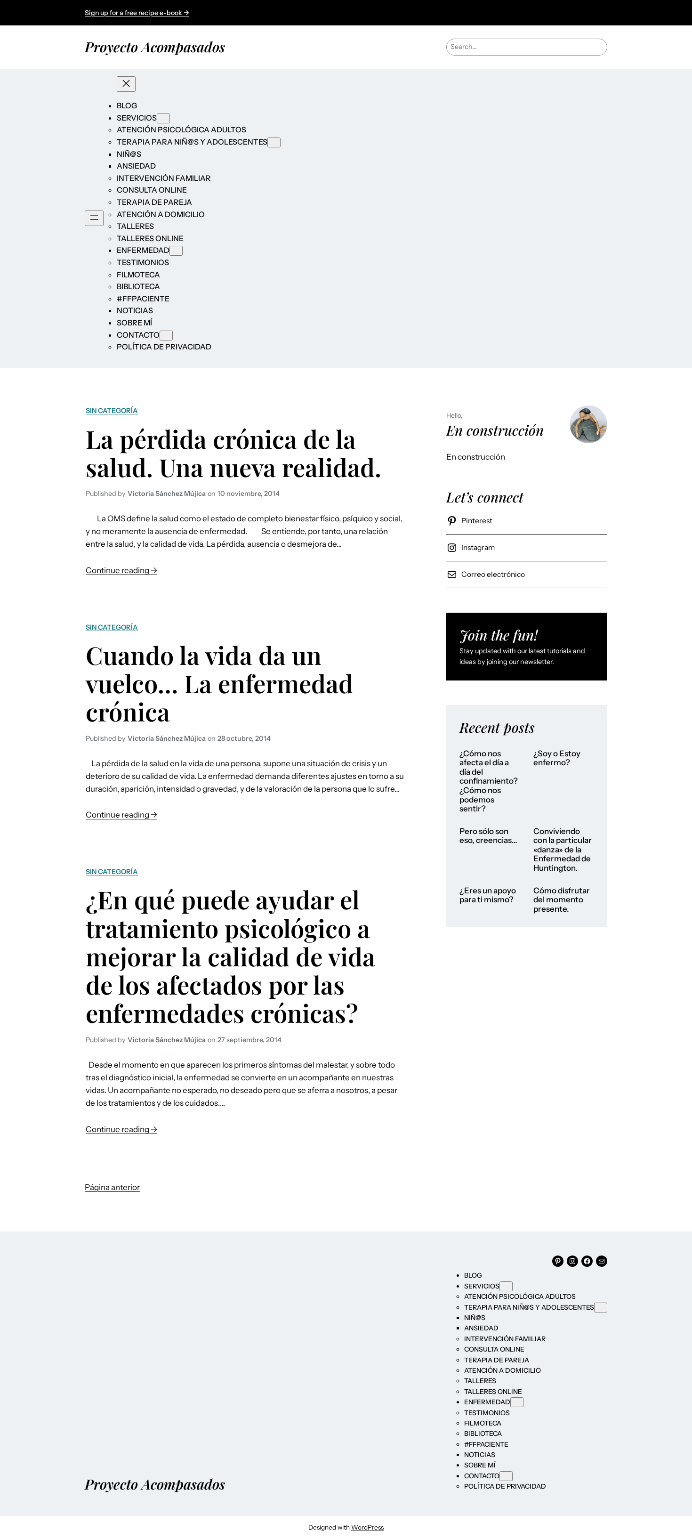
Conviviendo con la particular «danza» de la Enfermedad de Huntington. (562, 850)
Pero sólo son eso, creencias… (488, 836)
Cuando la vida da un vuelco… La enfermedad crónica (219, 683)
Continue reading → (121, 571)
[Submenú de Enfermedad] (176, 251)
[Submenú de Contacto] (166, 335)
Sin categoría (112, 410)
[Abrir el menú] (94, 218)
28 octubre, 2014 (244, 738)
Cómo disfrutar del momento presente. (561, 900)
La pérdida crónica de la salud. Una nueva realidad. (233, 452)
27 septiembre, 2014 (249, 1040)
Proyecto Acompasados (155, 46)
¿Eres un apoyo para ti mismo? (487, 895)
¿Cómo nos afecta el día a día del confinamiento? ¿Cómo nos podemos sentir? (488, 781)
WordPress (367, 1527)
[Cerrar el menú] (126, 84)
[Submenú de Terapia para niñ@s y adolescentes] (274, 142)
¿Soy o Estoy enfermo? (556, 758)
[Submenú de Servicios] (163, 118)
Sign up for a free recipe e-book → (137, 12)
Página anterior (112, 1187)
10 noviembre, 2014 (248, 493)
